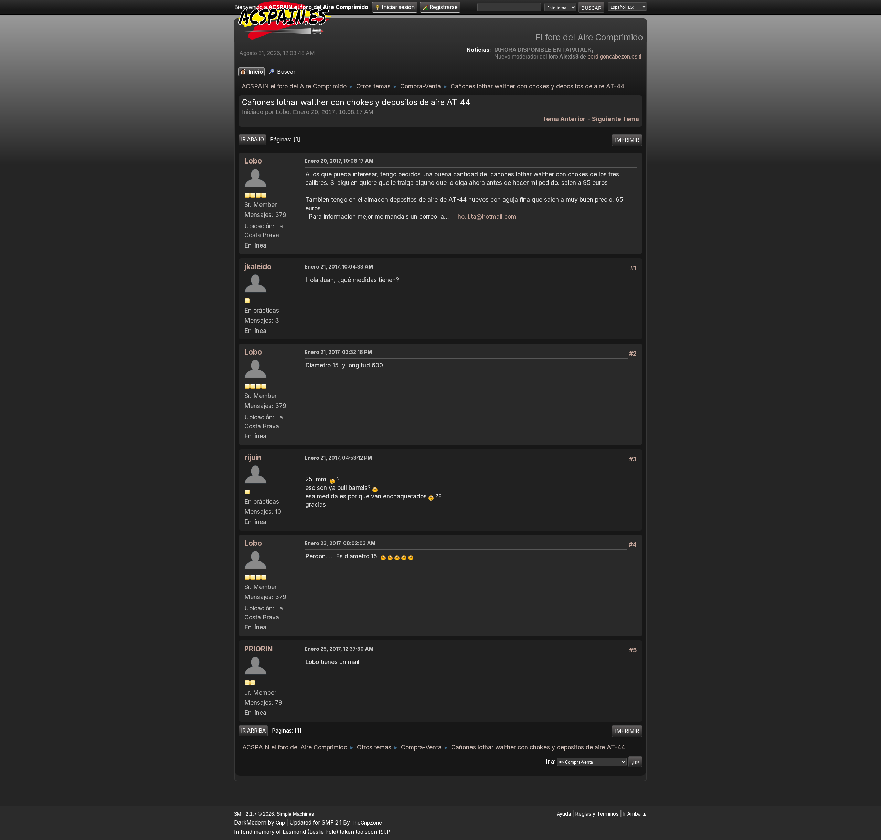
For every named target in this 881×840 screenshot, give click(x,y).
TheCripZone (366, 823)
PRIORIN (258, 648)
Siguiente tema (615, 119)
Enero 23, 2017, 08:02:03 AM (340, 543)
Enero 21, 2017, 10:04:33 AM (339, 267)
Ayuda (564, 814)
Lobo (253, 161)
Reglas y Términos (597, 814)
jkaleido (258, 266)
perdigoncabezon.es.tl (614, 57)
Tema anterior (564, 119)
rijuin (252, 457)
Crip (280, 823)
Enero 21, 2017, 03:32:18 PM (338, 352)
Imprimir (627, 140)
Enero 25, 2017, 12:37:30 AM (339, 649)
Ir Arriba (253, 730)
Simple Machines (295, 814)
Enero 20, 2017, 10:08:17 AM (339, 161)
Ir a (550, 761)
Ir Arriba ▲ (635, 814)
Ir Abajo (252, 139)
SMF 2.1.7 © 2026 (254, 814)
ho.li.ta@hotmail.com (487, 216)
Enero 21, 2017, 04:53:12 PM (338, 458)
